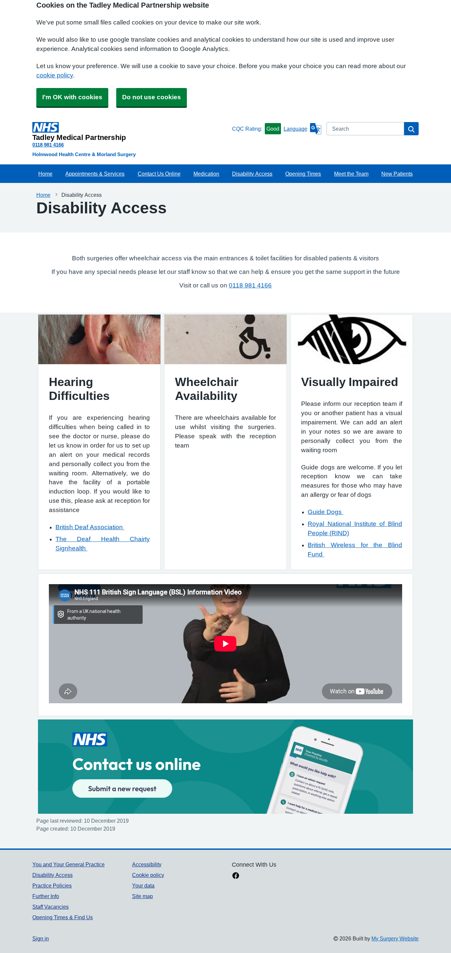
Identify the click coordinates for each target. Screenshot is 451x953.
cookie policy (54, 75)
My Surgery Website (395, 938)
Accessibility (146, 864)
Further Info (45, 896)
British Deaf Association (89, 527)
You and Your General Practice (68, 864)
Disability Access (252, 173)
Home (45, 173)
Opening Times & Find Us (62, 917)
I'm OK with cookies (72, 97)
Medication (206, 173)
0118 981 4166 (48, 144)
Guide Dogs (325, 512)
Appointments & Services (94, 173)
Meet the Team (351, 173)
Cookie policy (148, 875)
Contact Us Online (159, 173)
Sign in (40, 938)
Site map (142, 896)
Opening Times (303, 173)
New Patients (397, 173)
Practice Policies (52, 885)
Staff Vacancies (50, 906)
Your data (143, 885)
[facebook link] (236, 876)
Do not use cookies (151, 97)
